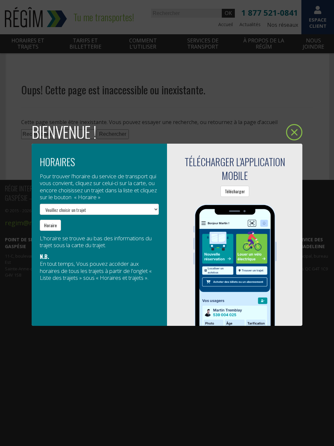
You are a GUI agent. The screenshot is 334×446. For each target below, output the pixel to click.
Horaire (50, 225)
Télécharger (235, 191)
